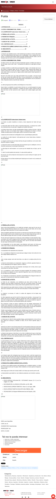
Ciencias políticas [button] (12, 477)
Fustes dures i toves (25, 467)
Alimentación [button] (25, 475)
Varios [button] (47, 484)
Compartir (5, 20)
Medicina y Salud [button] (44, 482)
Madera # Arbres (11, 467)
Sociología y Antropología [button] (35, 484)
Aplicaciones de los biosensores (12, 440)
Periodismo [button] (7, 484)
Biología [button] (6, 477)
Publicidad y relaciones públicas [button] (22, 484)
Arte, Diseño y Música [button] (46, 475)
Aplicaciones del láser (10, 442)
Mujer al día (7, 495)
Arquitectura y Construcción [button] (35, 475)
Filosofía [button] (33, 480)
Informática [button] (21, 482)
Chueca (13, 494)
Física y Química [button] (39, 480)
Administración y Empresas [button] (11, 475)
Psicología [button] (12, 484)
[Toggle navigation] (53, 2)
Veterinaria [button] (7, 486)
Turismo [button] (43, 484)
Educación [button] (42, 477)
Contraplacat (34, 467)
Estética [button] (29, 480)
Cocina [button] (18, 477)
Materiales (4, 467)
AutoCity (9, 494)
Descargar (21, 450)
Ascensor (7, 444)
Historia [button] (6, 482)
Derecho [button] (23, 477)
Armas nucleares (9, 443)
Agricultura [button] (19, 475)
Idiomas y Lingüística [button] (13, 482)
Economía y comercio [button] (34, 477)
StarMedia (6, 494)
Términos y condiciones (41, 492)
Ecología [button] (27, 477)
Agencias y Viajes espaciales (12, 439)
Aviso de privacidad (40, 494)
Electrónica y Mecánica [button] (22, 480)
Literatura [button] (31, 482)
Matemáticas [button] (36, 482)
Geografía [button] (46, 480)
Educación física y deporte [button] (10, 480)
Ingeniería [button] (26, 482)
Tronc (18, 467)
